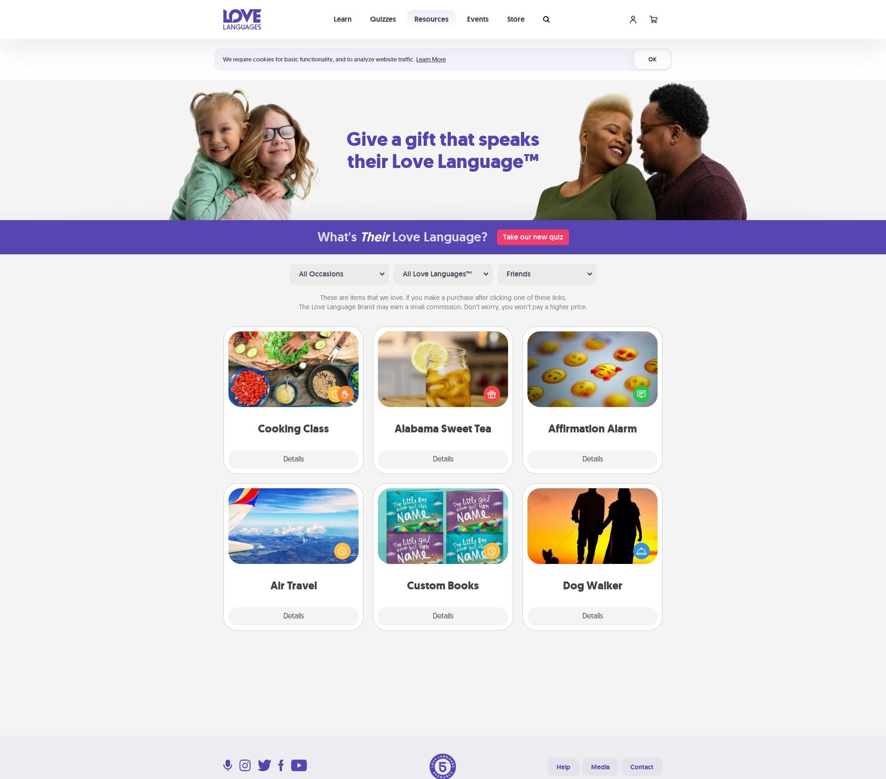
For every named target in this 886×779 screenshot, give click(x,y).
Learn (343, 19)
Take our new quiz (533, 237)
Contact (641, 767)
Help (563, 767)
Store (516, 19)
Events (478, 19)
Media (600, 767)
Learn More (431, 59)
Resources (431, 19)
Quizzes (383, 19)
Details (293, 459)
